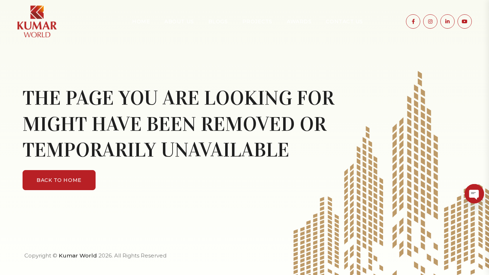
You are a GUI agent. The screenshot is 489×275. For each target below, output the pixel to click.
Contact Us (344, 21)
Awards (299, 21)
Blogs (218, 21)
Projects (257, 21)
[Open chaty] (474, 193)
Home (141, 21)
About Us (179, 21)
